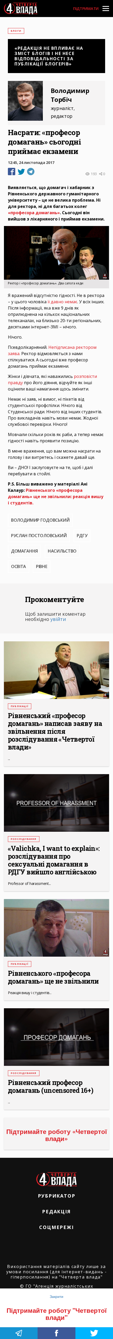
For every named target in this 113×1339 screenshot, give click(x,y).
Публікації (19, 706)
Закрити (56, 1296)
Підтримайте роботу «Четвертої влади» (56, 1135)
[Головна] (20, 8)
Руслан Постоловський (39, 535)
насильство (62, 551)
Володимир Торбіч (70, 95)
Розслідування (24, 839)
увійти (58, 619)
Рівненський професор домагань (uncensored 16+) (51, 1086)
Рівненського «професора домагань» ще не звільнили (53, 977)
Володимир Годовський (40, 520)
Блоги (16, 30)
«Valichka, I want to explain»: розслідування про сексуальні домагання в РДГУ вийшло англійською (54, 860)
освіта (18, 566)
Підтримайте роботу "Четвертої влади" (57, 1313)
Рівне (41, 566)
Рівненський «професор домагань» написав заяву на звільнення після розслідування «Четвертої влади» (55, 731)
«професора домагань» (34, 213)
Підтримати (86, 8)
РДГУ (82, 535)
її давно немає (62, 302)
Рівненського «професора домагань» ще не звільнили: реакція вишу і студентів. (55, 496)
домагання (24, 551)
